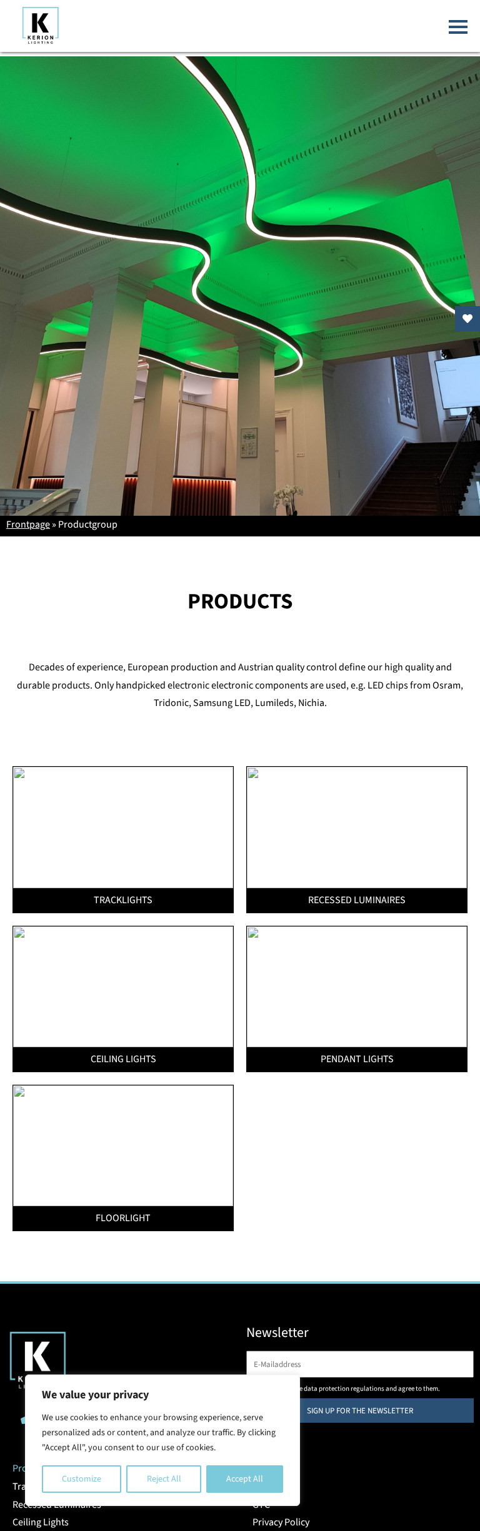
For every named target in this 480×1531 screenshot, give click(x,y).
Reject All (164, 1479)
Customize (81, 1479)
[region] (162, 1440)
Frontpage (28, 524)
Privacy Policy (280, 1522)
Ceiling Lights (40, 1522)
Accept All (244, 1479)
